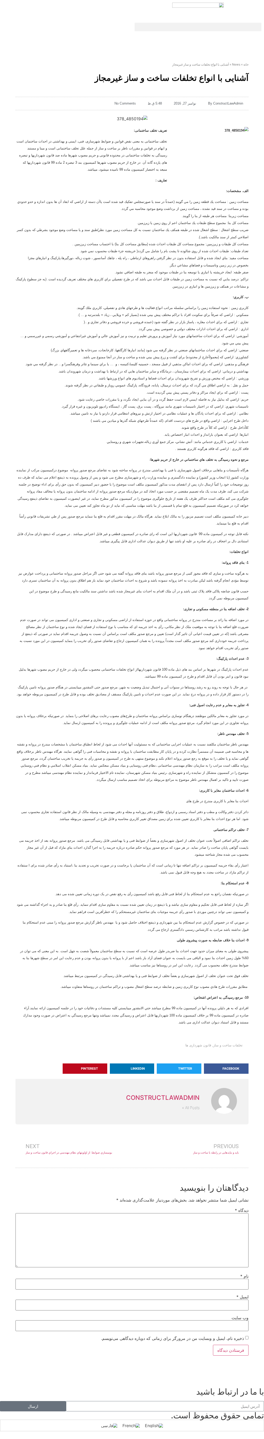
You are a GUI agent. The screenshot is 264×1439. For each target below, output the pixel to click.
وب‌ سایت (240, 1318)
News (236, 64)
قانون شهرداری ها (198, 1045)
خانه (246, 64)
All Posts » (191, 1108)
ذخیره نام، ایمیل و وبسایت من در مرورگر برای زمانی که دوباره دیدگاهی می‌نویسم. (172, 1338)
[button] (198, 27)
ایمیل (242, 1297)
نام (244, 1276)
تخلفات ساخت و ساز (228, 1045)
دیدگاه (242, 1210)
